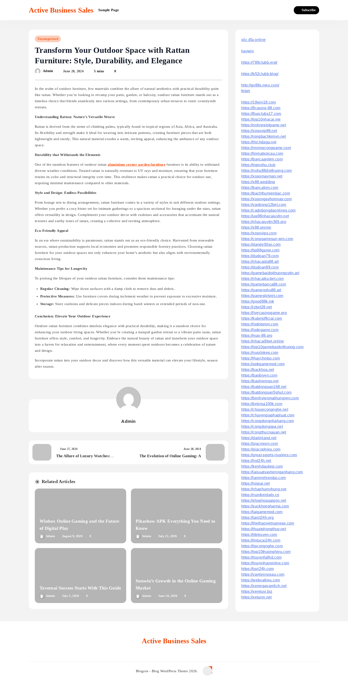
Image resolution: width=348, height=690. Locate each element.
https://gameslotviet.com (262, 296)
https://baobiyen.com (259, 375)
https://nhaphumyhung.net (263, 489)
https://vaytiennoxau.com (262, 574)
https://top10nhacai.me (261, 119)
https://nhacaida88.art (260, 262)
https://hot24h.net (256, 461)
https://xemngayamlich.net (264, 586)
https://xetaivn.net (256, 597)
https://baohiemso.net (259, 381)
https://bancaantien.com (262, 159)
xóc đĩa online (253, 40)
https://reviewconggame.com (266, 148)
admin (48, 71)
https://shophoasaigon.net (263, 500)
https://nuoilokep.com (259, 353)
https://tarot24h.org (257, 518)
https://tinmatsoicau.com (262, 153)
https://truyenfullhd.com (261, 557)
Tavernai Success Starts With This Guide (80, 587)
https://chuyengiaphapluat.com (267, 415)
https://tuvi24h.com (257, 569)
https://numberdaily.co (260, 495)
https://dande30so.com (261, 244)
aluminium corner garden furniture (136, 164)
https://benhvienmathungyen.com (270, 398)
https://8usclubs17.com (261, 114)
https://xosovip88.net (259, 131)
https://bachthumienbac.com (265, 193)
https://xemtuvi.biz (256, 591)
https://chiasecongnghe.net (264, 409)
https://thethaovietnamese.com (267, 523)
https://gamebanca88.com (263, 284)
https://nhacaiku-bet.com (262, 279)
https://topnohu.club (258, 165)
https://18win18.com (258, 102)
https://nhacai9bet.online (262, 341)
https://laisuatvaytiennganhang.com (272, 472)
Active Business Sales (61, 10)
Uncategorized (48, 39)
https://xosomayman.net (261, 176)
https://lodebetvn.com (259, 324)
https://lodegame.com (259, 330)
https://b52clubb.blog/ (260, 74)
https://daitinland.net (259, 438)
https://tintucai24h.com (260, 540)
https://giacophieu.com (261, 449)
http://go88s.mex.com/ (260, 85)
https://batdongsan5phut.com (266, 392)
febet (245, 91)
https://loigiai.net (255, 483)
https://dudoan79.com (260, 256)
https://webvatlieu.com (260, 580)
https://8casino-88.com (261, 108)
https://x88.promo (256, 227)
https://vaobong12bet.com (263, 205)
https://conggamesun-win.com (267, 239)
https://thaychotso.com (260, 358)
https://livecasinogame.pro (264, 313)
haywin (247, 51)
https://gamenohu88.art (261, 290)
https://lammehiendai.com (263, 478)
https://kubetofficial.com (261, 318)
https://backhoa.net (257, 370)
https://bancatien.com (259, 188)
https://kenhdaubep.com (262, 466)
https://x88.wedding (258, 182)
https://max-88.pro (256, 336)
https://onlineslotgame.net (263, 125)
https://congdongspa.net (262, 427)
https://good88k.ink (257, 301)
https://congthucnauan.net (263, 432)
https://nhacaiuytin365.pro (263, 222)
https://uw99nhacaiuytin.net (265, 216)
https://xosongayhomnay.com (266, 199)
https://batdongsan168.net (263, 387)
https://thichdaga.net (258, 142)
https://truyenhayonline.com (265, 563)
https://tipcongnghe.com (262, 546)
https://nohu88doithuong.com (266, 171)
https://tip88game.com (260, 250)
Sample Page (108, 10)
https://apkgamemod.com (263, 364)
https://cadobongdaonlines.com (268, 210)
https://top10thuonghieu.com (265, 552)
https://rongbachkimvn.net (263, 136)
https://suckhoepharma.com (265, 506)
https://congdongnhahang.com (267, 421)
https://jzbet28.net (256, 307)
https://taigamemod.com (262, 512)
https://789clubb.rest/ (259, 62)
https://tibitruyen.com (259, 535)
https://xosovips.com (259, 233)
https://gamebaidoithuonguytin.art (270, 273)
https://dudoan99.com (260, 267)
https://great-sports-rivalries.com (269, 455)
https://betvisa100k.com (261, 404)
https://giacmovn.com (259, 444)
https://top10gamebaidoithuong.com (272, 347)
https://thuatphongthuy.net (263, 529)
